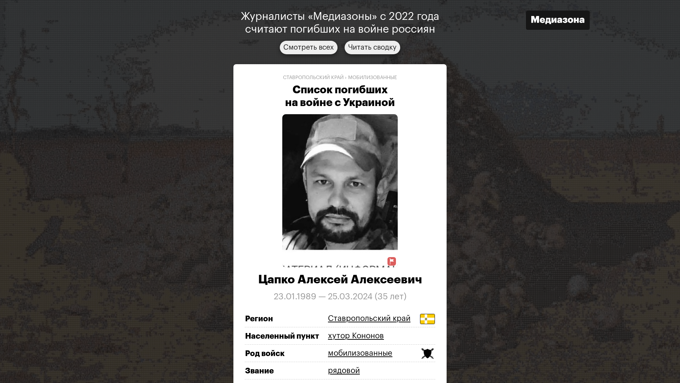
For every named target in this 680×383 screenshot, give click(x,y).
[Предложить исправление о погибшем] (392, 261)
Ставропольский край (313, 77)
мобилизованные (372, 77)
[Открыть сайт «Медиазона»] (558, 21)
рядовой (344, 370)
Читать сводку (372, 47)
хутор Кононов (356, 336)
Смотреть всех (308, 47)
